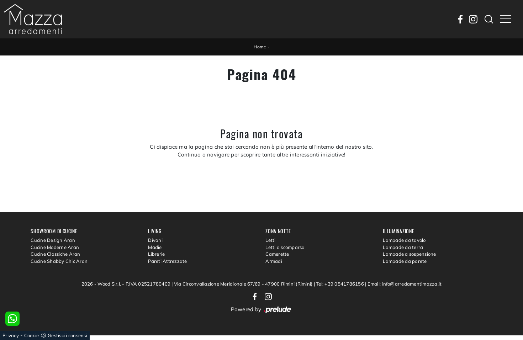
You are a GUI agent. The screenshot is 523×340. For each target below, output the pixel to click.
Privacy (10, 335)
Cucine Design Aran (53, 240)
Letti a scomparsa (285, 247)
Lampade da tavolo (404, 240)
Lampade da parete (405, 261)
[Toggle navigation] (505, 19)
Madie (155, 247)
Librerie (156, 254)
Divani (155, 240)
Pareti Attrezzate (167, 261)
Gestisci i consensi (67, 335)
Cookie (31, 335)
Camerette (277, 254)
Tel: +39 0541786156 (340, 284)
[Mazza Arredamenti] (33, 19)
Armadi (273, 261)
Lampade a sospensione (409, 254)
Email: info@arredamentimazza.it (405, 284)
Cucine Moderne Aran (55, 247)
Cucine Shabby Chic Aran (59, 261)
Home (260, 46)
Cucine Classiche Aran (55, 254)
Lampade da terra (403, 247)
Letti (270, 240)
